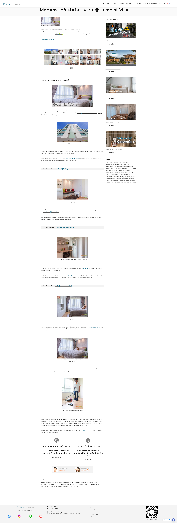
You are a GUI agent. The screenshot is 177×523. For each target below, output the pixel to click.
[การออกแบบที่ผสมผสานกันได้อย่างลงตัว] (68, 62)
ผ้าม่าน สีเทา (66, 484)
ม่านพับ (111, 180)
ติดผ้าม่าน (123, 172)
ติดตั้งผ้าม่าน (117, 172)
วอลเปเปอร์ (86, 484)
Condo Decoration (55, 29)
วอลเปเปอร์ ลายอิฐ (94, 484)
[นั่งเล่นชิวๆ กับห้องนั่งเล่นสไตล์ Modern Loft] (83, 57)
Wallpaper (108, 170)
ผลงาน (91, 507)
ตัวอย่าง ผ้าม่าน (109, 172)
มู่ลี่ (120, 178)
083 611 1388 (53, 508)
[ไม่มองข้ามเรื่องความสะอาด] (75, 51)
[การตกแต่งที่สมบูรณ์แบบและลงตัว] (90, 62)
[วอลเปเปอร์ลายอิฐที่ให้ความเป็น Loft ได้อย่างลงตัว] (47, 62)
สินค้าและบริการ (93, 510)
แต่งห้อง (127, 182)
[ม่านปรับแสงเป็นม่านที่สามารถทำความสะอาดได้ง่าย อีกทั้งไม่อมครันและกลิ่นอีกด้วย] (47, 57)
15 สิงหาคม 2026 (109, 149)
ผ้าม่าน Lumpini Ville (57, 484)
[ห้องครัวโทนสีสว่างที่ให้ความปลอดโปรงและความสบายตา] (83, 51)
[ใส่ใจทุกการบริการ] (61, 51)
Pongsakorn (119, 122)
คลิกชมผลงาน (56, 457)
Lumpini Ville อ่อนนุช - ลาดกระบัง (71, 482)
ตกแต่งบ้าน (121, 170)
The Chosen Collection (120, 168)
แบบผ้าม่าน (75, 486)
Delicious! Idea (119, 165)
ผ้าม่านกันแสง (109, 176)
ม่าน (71, 484)
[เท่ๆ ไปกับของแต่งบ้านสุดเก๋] (97, 62)
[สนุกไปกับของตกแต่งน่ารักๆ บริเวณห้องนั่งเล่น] (61, 62)
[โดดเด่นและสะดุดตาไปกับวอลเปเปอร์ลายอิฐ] (90, 57)
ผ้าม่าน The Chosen (121, 174)
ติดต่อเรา (92, 517)
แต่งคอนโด (52, 486)
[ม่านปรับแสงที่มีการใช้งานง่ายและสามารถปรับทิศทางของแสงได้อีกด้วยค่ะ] (97, 51)
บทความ (91, 512)
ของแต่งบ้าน (115, 170)
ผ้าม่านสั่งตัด (116, 176)
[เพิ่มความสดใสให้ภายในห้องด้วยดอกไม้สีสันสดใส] (54, 57)
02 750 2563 (53, 506)
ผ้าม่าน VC (129, 174)
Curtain (54, 482)
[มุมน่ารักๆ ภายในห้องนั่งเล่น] (61, 57)
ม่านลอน (121, 180)
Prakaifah (119, 95)
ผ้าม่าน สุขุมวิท (115, 178)
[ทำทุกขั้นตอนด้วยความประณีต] (68, 51)
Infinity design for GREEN (113, 166)
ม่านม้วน (116, 180)
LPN (61, 29)
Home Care (126, 165)
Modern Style (84, 482)
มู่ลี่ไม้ (130, 178)
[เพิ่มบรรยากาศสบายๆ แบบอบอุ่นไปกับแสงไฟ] (97, 57)
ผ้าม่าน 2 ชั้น (113, 174)
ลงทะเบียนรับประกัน (94, 514)
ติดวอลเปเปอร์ (44, 484)
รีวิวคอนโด (126, 180)
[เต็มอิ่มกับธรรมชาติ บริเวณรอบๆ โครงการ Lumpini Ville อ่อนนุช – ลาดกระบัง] (47, 51)
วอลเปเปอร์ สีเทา (45, 486)
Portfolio (130, 166)
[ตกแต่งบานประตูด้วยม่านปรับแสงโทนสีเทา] (90, 51)
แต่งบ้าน (123, 182)
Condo (49, 482)
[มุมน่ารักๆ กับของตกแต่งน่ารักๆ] (68, 57)
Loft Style (59, 482)
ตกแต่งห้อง (127, 170)
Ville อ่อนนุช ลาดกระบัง (69, 29)
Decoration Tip (110, 165)
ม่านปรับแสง (80, 484)
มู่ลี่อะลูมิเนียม (125, 178)
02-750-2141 (88, 460)
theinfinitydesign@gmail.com (59, 517)
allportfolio (44, 482)
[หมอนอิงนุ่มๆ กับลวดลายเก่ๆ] (54, 62)
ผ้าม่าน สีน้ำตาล (130, 176)
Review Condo (110, 168)
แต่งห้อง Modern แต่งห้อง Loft (64, 486)
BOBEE (79, 29)
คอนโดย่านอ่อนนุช (93, 482)
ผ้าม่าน (50, 484)
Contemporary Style (118, 163)
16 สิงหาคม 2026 (109, 122)
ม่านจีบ (74, 484)
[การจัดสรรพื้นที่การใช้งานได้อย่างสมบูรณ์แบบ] (75, 62)
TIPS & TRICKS (132, 168)
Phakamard (119, 40)
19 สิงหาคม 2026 (109, 95)
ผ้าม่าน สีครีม (123, 176)
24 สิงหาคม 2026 (110, 40)
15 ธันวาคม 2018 (44, 29)
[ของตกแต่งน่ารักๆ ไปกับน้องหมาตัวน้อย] (75, 57)
